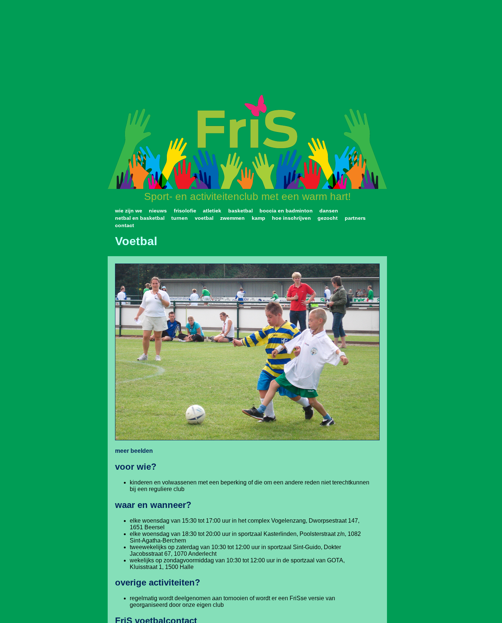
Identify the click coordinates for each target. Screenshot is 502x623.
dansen (328, 211)
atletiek (212, 211)
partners (355, 218)
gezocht (328, 218)
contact (124, 225)
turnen (179, 218)
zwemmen (232, 218)
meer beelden (134, 451)
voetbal (204, 218)
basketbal (240, 211)
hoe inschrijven (291, 218)
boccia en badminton (286, 211)
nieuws (158, 211)
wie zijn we (128, 211)
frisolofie (185, 211)
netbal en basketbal (140, 218)
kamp (258, 218)
